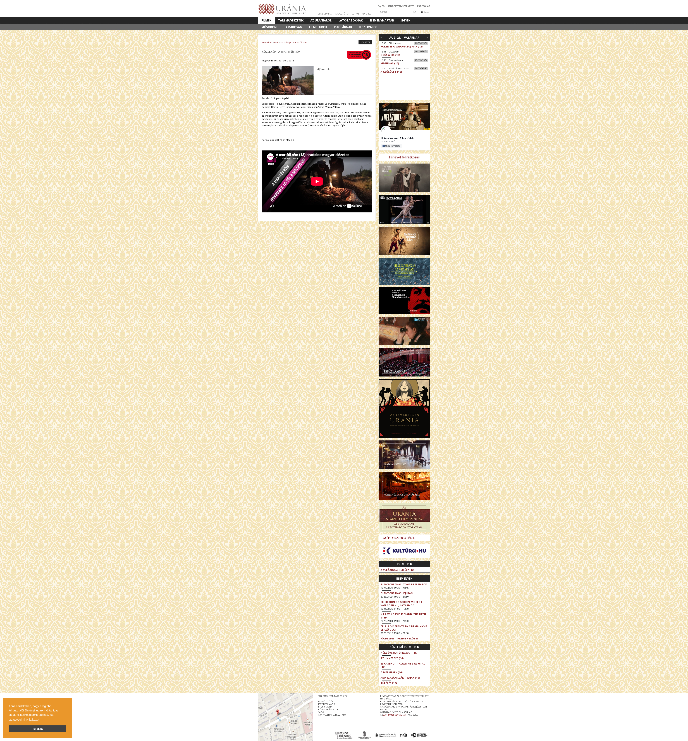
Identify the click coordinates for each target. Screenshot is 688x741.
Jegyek (405, 20)
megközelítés (325, 701)
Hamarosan (292, 27)
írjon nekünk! (325, 706)
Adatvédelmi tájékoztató (332, 714)
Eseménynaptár (381, 20)
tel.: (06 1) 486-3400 (361, 13)
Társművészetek (291, 20)
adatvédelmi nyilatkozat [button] (24, 719)
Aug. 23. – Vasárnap (404, 38)
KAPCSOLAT (423, 6)
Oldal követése (392, 146)
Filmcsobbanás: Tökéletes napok (404, 584)
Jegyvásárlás (421, 43)
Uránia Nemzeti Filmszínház (397, 138)
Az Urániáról (321, 20)
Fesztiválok (368, 27)
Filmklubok (318, 27)
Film (276, 42)
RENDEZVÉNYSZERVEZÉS (401, 6)
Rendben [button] (37, 728)
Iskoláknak (343, 27)
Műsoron (269, 27)
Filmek (266, 20)
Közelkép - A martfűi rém (294, 42)
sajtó (321, 712)
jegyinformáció (326, 704)
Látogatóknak (350, 20)
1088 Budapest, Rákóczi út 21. (333, 13)
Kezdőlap (267, 42)
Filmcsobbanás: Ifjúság (397, 593)
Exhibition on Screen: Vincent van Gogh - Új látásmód (401, 603)
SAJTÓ (381, 6)
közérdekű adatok (328, 709)
